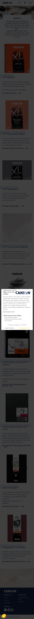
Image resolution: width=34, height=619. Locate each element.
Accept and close (24, 328)
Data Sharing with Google (11, 317)
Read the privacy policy (9, 311)
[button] (4, 616)
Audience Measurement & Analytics (13, 319)
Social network (8, 320)
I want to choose (9, 328)
